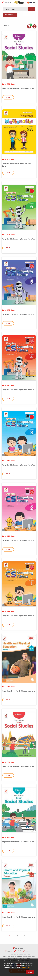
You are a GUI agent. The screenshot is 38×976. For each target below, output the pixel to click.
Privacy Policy (26, 968)
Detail (8, 97)
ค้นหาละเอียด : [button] (9, 15)
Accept (30, 972)
